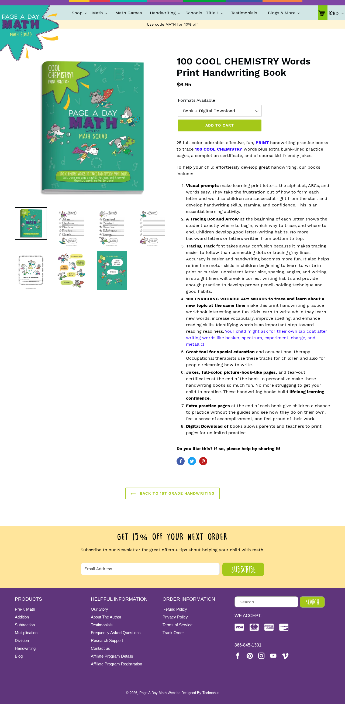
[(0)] (322, 12)
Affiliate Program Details (112, 656)
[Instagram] (261, 655)
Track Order (173, 632)
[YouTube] (273, 655)
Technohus (210, 693)
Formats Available (196, 100)
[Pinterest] (249, 655)
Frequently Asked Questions (116, 632)
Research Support (107, 640)
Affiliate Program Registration (116, 664)
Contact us (100, 648)
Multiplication (26, 632)
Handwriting (25, 648)
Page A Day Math (153, 693)
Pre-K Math (25, 609)
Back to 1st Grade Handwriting (177, 493)
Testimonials (102, 625)
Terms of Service (177, 625)
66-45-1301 (247, 645)
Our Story (99, 609)
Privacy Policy (175, 617)
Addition (22, 617)
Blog (19, 656)
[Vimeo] (285, 655)
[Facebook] (237, 655)
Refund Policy (175, 609)
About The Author (106, 617)
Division (22, 640)
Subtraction (25, 625)
